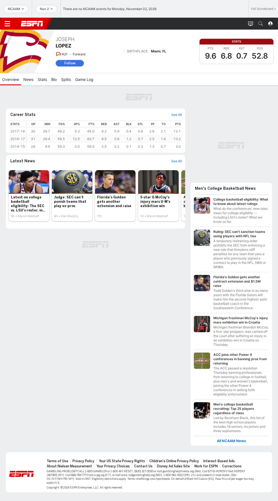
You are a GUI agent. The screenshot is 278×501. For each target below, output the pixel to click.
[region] (104, 135)
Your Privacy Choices (113, 466)
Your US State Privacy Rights (122, 461)
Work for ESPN (206, 466)
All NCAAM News (231, 441)
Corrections (232, 466)
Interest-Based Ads (219, 461)
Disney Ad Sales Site (173, 466)
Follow (69, 63)
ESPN (32, 24)
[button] (260, 23)
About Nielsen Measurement (69, 466)
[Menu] (7, 24)
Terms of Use (57, 461)
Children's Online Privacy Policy (174, 461)
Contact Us (143, 466)
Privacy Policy (83, 461)
